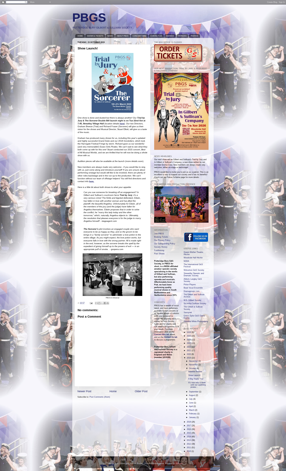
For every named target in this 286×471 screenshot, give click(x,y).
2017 (189, 426)
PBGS (89, 17)
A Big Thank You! (195, 379)
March (192, 410)
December (193, 361)
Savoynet (188, 312)
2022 (189, 347)
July (191, 399)
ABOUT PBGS (122, 36)
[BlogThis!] (99, 303)
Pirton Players (190, 285)
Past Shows (159, 254)
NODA (186, 261)
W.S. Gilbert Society (192, 300)
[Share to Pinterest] (107, 303)
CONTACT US (156, 36)
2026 (189, 332)
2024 (189, 340)
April (191, 406)
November (193, 365)
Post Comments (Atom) (100, 397)
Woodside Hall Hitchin (193, 258)
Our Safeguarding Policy (164, 244)
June (191, 403)
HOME (80, 36)
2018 (189, 422)
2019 (189, 358)
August (192, 395)
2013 (189, 440)
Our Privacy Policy (162, 240)
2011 (189, 448)
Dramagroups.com (191, 291)
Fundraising (159, 250)
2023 (189, 343)
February (193, 414)
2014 (189, 437)
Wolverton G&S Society (194, 270)
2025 (189, 336)
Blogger (179, 463)
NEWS (110, 36)
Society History (160, 247)
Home (113, 391)
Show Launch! (194, 375)
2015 (189, 433)
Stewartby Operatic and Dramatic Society (194, 274)
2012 (189, 444)
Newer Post (84, 391)
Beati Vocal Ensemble (193, 288)
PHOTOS (194, 36)
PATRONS (182, 36)
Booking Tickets (161, 237)
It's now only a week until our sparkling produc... (197, 385)
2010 (189, 451)
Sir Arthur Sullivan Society (195, 304)
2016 (189, 429)
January (192, 417)
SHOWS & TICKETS (95, 36)
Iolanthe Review (195, 372)
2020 (189, 354)
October (192, 368)
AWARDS (170, 36)
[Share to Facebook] (104, 303)
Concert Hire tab (161, 334)
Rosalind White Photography (196, 321)
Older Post (141, 391)
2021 (189, 351)
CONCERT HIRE (139, 36)
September (194, 392)
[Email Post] (91, 303)
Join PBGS (159, 234)
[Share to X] (102, 303)
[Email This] (96, 303)
